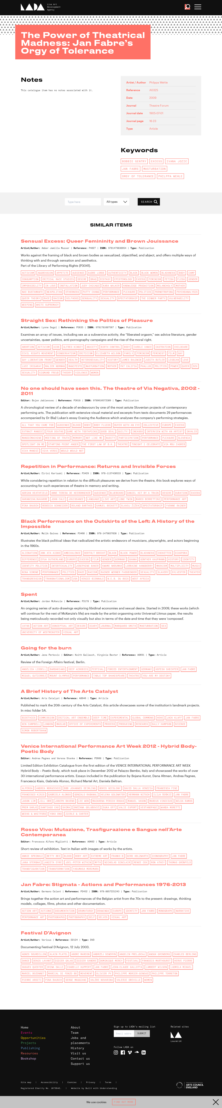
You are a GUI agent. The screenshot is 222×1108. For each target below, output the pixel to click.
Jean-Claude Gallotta (127, 967)
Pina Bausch (30, 505)
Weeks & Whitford (34, 813)
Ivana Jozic (176, 161)
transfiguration (33, 868)
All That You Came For (38, 425)
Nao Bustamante (32, 292)
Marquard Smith (125, 625)
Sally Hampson (161, 724)
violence (81, 372)
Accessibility (49, 1082)
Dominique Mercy (111, 960)
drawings (103, 910)
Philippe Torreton (164, 973)
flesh (181, 279)
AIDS (56, 347)
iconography (160, 856)
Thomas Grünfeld (179, 862)
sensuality (89, 298)
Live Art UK (176, 1041)
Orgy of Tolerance (138, 176)
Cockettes (164, 553)
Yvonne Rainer (176, 505)
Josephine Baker (87, 565)
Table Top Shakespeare (109, 675)
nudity (110, 438)
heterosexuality (92, 359)
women (95, 372)
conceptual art (62, 625)
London (48, 724)
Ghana (133, 559)
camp (192, 272)
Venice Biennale (92, 578)
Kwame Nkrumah (112, 565)
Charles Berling (185, 954)
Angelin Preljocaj (132, 954)
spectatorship (128, 298)
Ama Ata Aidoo (50, 553)
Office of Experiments (85, 724)
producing (125, 724)
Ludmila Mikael (181, 967)
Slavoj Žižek (130, 505)
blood (76, 425)
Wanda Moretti (170, 807)
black (134, 272)
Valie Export (128, 807)
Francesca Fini (166, 788)
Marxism (161, 565)
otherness (72, 292)
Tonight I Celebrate (146, 444)
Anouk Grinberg (159, 954)
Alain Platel (59, 954)
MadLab (61, 724)
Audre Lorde (96, 272)
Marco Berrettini (148, 499)
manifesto (75, 366)
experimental (119, 717)
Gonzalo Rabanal (86, 794)
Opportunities (33, 1038)
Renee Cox (140, 862)
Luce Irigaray (32, 366)
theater (194, 572)
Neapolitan (54, 292)
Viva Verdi (49, 450)
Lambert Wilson (156, 967)
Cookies (72, 1082)
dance (25, 960)
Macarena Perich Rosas (108, 801)
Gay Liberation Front (37, 359)
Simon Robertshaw (34, 730)
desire (82, 279)
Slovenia (184, 438)
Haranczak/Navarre (35, 499)
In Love (50, 285)
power (174, 366)
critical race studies (58, 279)
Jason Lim (29, 801)
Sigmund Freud (49, 372)
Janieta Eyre (53, 862)
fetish (169, 279)
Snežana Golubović (86, 807)
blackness (168, 272)
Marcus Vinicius (161, 801)
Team (74, 1033)
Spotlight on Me (33, 444)
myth (98, 862)
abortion (28, 347)
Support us (80, 1064)
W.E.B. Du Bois (118, 578)
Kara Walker (111, 285)
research (142, 724)
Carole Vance (143, 347)
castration (163, 347)
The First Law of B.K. (98, 444)
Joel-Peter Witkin (78, 862)
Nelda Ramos (184, 801)
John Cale (58, 499)
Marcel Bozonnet (33, 973)
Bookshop (28, 1058)
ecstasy (105, 279)
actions (46, 910)
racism (57, 298)
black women (149, 272)
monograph (165, 910)
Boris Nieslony (109, 788)
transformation (58, 868)
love (186, 359)
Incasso (137, 431)
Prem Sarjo (29, 807)
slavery (163, 572)
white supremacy (47, 304)
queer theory (31, 298)
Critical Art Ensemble (73, 717)
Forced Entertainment (123, 669)
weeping (27, 304)
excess (156, 161)
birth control (110, 347)
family (128, 353)
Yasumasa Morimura (86, 868)
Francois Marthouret (156, 960)
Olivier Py (103, 973)
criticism (86, 353)
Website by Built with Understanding (94, 1088)
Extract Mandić (32, 431)
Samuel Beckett (106, 505)
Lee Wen (83, 801)
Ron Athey (158, 862)
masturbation (154, 168)
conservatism (66, 353)
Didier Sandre (86, 960)
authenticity (117, 272)
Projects (28, 1043)
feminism (155, 279)
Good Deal (107, 431)
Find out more (124, 1102)
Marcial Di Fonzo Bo (62, 973)
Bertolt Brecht (94, 553)
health (73, 359)
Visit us (78, 1053)
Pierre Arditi (32, 980)
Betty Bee (53, 856)
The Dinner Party (153, 298)
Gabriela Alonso (59, 794)
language (93, 499)
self (92, 917)
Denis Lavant (42, 960)
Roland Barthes (81, 505)
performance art (175, 499)
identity (188, 559)
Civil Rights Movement (38, 353)
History (77, 1048)
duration (181, 493)
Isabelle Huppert (79, 967)
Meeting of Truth (57, 438)
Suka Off (109, 807)
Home (24, 1027)
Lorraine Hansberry (139, 565)
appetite (63, 272)
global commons (142, 717)
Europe (166, 425)
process (110, 724)
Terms (108, 1082)
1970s (25, 625)
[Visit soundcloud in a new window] (137, 1052)
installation (68, 285)
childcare (181, 347)
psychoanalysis (187, 292)
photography (77, 917)
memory (77, 438)
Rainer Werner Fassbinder (119, 572)
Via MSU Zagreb (174, 444)
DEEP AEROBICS (78, 669)
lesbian (173, 359)
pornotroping (164, 292)
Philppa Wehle (170, 176)
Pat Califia (128, 366)
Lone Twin (125, 499)
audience (78, 272)
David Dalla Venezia (138, 788)
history (113, 359)
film (171, 353)
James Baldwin (131, 359)
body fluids (102, 425)
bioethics (29, 717)
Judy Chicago (90, 285)
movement (86, 973)
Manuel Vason (137, 801)
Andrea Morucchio (48, 788)
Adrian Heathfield (35, 493)
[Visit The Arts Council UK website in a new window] (185, 1085)
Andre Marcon (80, 954)
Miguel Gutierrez (34, 675)
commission (46, 717)
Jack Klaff (174, 717)
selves (103, 917)
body (182, 272)
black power (128, 553)
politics (145, 292)
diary (93, 625)
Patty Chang (91, 292)
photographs (56, 917)
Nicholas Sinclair (117, 862)
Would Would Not (72, 450)
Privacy (90, 1082)
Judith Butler (155, 359)
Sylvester (179, 572)
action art (40, 625)
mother (180, 285)
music (196, 565)
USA (75, 578)
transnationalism (57, 578)
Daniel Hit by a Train (143, 493)
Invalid (191, 431)
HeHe (160, 717)
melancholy (164, 285)
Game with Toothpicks (82, 431)
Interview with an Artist (165, 431)
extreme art (99, 856)
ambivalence (72, 553)
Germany (120, 559)
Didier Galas (64, 960)
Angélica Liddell (34, 669)
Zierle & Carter (77, 813)
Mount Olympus (59, 675)
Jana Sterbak (31, 862)
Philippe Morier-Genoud (131, 973)
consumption (30, 279)
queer (185, 366)
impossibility (32, 285)
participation (128, 438)
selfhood (72, 298)
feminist (159, 353)
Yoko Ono (56, 813)
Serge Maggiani (76, 980)
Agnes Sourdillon (34, 954)
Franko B (117, 856)
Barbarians (57, 669)
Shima (66, 807)
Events (26, 1033)
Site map (26, 1082)
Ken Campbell (31, 724)
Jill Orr (45, 801)
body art (81, 856)
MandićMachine (32, 438)
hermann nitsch (139, 794)
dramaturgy (85, 910)
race (47, 298)
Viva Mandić (30, 450)
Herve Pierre (183, 960)
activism (28, 272)
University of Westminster (41, 632)
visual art (70, 632)
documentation (65, 910)
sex (195, 366)
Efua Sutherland (52, 559)
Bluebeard (116, 493)
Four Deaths (55, 431)
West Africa (140, 578)
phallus (145, 366)
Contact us (80, 1058)
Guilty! (123, 431)
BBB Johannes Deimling (80, 788)
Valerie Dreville (129, 980)
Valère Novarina (101, 980)
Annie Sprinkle (32, 856)
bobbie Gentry (134, 161)
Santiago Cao (50, 807)
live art (109, 499)
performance (111, 292)
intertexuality (61, 565)
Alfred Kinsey (73, 347)
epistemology (123, 279)
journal (106, 625)
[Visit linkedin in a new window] (144, 1052)
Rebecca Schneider (55, 505)
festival (98, 669)
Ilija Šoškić (162, 794)
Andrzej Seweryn (104, 954)
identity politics (35, 565)
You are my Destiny (156, 675)
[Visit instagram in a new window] (116, 1052)
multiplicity (180, 565)
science (180, 724)
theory (66, 372)
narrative (182, 910)
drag (93, 279)
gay (180, 353)
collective (151, 425)
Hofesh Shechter (167, 669)
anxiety (92, 347)
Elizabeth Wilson (108, 353)
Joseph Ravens (65, 801)
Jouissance (76, 499)
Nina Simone (30, 572)
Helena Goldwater (113, 794)
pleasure (129, 292)
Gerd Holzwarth (137, 856)
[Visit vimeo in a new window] (130, 1052)
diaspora (181, 553)
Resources (29, 1053)
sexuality (107, 298)
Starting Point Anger (63, 444)
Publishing (30, 1048)
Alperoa (27, 788)
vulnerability (179, 298)
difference (29, 559)
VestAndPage (148, 807)
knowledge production (138, 285)
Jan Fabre (130, 168)
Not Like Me (94, 438)
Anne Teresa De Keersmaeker (70, 493)
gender (193, 279)
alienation (29, 553)
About (75, 1027)
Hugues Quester (32, 967)
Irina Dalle (55, 967)
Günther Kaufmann (152, 559)
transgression (32, 578)
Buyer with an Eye (127, 425)
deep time (100, 717)
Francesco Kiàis (33, 794)
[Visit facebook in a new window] (123, 1052)
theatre (122, 444)
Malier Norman (55, 366)
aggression (45, 272)
